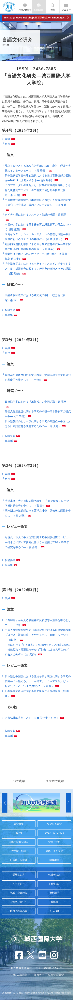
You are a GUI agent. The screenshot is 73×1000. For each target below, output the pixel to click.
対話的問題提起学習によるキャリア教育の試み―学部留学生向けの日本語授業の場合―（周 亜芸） (38, 247)
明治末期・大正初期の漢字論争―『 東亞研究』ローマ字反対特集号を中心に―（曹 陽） (37, 503)
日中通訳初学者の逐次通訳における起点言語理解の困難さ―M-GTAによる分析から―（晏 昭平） (38, 178)
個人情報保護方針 (21, 968)
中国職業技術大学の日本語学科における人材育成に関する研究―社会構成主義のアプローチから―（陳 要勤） (38, 202)
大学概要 (19, 823)
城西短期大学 (56, 974)
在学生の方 (19, 883)
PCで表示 (18, 781)
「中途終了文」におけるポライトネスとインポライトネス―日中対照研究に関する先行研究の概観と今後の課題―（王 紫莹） (38, 268)
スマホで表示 (55, 781)
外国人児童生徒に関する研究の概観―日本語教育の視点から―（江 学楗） (38, 414)
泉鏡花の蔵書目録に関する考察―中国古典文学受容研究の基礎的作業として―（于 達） (38, 377)
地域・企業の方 (18, 892)
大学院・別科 (18, 851)
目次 (7, 143)
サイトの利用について (48, 968)
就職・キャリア (54, 851)
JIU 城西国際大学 (9, 7)
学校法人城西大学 (19, 974)
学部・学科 (54, 841)
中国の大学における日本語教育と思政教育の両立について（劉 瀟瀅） (38, 227)
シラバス (54, 911)
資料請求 (54, 892)
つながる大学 (54, 823)
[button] (4, 803)
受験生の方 (19, 874)
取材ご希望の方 (18, 911)
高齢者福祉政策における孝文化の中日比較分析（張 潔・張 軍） (35, 298)
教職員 (54, 901)
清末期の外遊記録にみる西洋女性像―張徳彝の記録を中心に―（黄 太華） (38, 513)
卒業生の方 (54, 883)
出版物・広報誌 (18, 860)
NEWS (18, 832)
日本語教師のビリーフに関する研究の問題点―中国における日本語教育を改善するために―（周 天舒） (38, 424)
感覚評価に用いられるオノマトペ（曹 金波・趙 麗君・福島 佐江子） (37, 256)
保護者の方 (54, 874)
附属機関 (54, 860)
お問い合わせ (24, 10)
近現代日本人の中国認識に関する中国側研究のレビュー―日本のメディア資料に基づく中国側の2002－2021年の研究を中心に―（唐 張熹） (38, 542)
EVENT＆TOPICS (54, 832)
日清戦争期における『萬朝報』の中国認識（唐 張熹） (37, 401)
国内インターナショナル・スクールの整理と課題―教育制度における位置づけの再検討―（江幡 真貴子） (38, 237)
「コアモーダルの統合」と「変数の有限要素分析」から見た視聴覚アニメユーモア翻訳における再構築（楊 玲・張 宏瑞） (38, 190)
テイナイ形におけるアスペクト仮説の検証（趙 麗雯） (37, 214)
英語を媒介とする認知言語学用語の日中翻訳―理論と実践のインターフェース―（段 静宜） (38, 168)
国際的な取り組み (18, 841)
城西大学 (39, 974)
